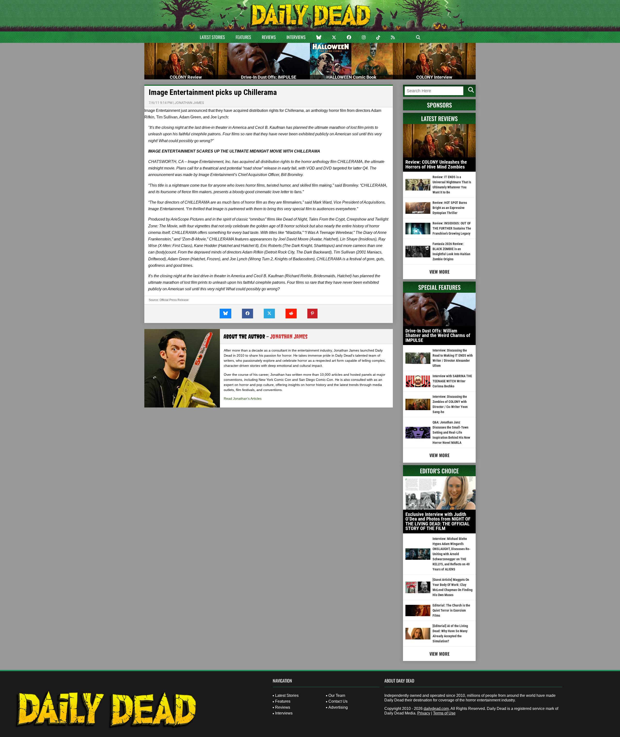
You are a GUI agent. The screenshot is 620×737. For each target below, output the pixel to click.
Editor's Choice (439, 470)
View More (439, 272)
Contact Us (338, 701)
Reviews (269, 37)
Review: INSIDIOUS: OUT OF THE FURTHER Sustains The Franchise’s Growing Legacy (452, 228)
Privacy (423, 713)
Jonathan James (189, 103)
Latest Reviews (439, 118)
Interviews (296, 37)
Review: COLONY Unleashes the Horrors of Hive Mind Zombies (436, 164)
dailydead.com (436, 708)
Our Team (336, 695)
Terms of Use (444, 713)
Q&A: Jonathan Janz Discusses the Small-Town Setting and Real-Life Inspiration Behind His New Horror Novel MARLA (451, 432)
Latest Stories (212, 37)
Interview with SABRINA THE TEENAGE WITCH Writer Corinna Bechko (452, 381)
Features (243, 37)
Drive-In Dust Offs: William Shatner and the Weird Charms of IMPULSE (437, 335)
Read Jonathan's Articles (243, 398)
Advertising (338, 707)
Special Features (439, 287)
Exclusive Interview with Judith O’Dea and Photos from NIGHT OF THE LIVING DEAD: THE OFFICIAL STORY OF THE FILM (438, 521)
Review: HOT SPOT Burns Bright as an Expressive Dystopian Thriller (450, 208)
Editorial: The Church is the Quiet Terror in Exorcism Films (451, 610)
